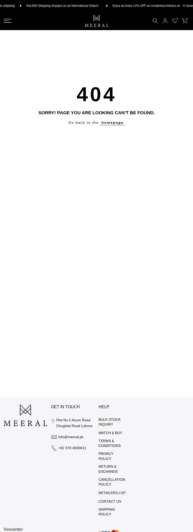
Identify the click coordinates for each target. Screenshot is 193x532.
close (189, 5)
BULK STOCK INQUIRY (110, 422)
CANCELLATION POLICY (112, 482)
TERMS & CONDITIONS (110, 443)
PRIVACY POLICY (106, 456)
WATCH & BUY (110, 433)
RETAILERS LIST (112, 493)
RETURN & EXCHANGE (108, 469)
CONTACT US (110, 501)
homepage (113, 123)
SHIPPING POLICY (107, 511)
